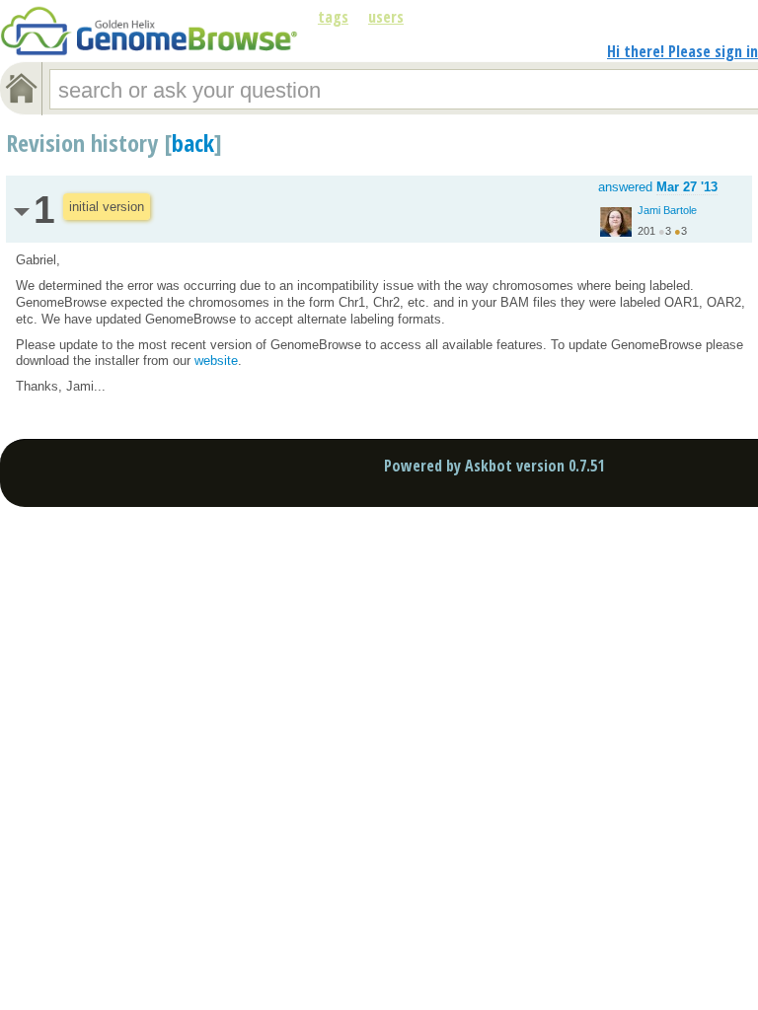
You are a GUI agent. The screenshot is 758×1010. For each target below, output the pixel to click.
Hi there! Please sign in (682, 51)
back (193, 142)
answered (658, 187)
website (216, 360)
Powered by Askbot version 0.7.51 (494, 465)
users (386, 17)
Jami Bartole (667, 210)
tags (333, 17)
